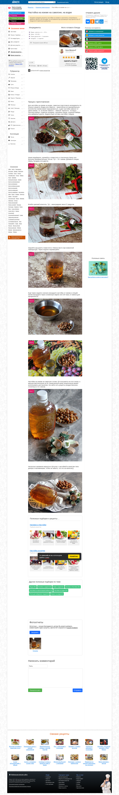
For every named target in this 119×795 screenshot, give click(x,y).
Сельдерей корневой (13, 215)
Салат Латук (11, 211)
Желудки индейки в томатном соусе (15, 747)
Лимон (10, 196)
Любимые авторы (17, 18)
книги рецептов (45, 70)
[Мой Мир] (101, 21)
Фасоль (10, 225)
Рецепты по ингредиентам (65, 778)
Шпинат (10, 232)
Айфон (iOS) (18, 64)
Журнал (13, 21)
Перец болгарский (12, 202)
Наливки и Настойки (38, 525)
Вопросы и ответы (63, 786)
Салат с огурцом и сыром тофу (30, 762)
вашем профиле (72, 628)
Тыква (16, 223)
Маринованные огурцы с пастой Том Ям (45, 748)
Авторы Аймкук (16, 23)
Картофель (21, 192)
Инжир (19, 179)
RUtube (78, 784)
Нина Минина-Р (70, 50)
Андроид (11, 65)
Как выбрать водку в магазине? (98, 277)
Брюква (16, 171)
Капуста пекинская (13, 190)
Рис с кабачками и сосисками (60, 747)
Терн (20, 221)
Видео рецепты (16, 55)
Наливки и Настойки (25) (73, 587)
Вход (107, 2)
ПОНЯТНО (74, 556)
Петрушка (10, 207)
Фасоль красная (12, 227)
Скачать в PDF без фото (96, 47)
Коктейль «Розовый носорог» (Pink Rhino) (104, 748)
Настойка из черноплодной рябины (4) (41, 590)
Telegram (78, 780)
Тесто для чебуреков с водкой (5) (39, 594)
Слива (21, 215)
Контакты (48, 780)
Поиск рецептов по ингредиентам (16, 237)
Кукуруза (22, 194)
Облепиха (10, 200)
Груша (17, 175)
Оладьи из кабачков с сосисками (89, 748)
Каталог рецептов (63, 777)
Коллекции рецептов (64, 780)
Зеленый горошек (12, 179)
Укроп (20, 223)
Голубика (10, 173)
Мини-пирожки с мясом (104, 762)
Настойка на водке (37, 551)
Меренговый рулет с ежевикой (60, 762)
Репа (9, 209)
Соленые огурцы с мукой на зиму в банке (45, 763)
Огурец (16, 200)
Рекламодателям (50, 782)
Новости (48, 778)
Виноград (20, 171)
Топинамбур (11, 223)
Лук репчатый (11, 198)
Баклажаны (18, 169)
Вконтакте (78, 786)
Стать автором (49, 784)
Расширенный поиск (63, 2)
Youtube (78, 782)
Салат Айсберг (15, 209)
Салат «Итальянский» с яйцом (15, 763)
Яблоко (15, 232)
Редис (21, 207)
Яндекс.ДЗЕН (79, 778)
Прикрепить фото (35, 690)
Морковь (22, 198)
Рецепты (31, 7)
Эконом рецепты (16, 52)
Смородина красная (13, 217)
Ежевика (14, 177)
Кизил (13, 194)
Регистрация (98, 2)
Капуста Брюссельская (14, 186)
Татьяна (35, 651)
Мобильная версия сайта (19, 774)
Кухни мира (61, 782)
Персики (19, 204)
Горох (15, 173)
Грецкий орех (11, 175)
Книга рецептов (16, 13)
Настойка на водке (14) (60, 590)
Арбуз (13, 169)
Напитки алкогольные (43, 7)
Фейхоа (19, 227)
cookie (47, 557)
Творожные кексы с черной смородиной (30, 748)
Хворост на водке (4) (57, 594)
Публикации (62, 784)
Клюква (17, 194)
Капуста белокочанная (14, 181)
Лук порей (14, 196)
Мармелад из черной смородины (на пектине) (89, 763)
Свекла (17, 211)
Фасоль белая (16, 225)
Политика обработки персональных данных (20, 786)
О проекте (48, 777)
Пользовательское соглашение (16, 784)
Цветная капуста (17, 230)
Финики (10, 230)
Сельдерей (11, 213)
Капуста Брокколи (12, 184)
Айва (9, 169)
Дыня (9, 177)
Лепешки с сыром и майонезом (74, 762)
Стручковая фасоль (13, 221)
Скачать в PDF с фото (95, 43)
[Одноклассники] (92, 21)
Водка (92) (33, 587)
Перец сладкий (12, 204)
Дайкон (21, 175)
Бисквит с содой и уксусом (74, 747)
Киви (9, 194)
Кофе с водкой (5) (58, 587)
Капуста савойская (13, 192)
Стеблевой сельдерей (13, 219)
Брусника (10, 171)
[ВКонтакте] (88, 21)
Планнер (14, 15)
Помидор (16, 207)
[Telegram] (97, 21)
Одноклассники (80, 788)
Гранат (19, 173)
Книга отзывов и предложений (17, 7)
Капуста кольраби (12, 188)
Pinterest (78, 777)
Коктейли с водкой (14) (44, 587)
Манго (17, 198)
